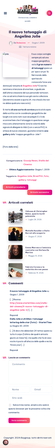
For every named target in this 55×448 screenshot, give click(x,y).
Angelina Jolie (24, 176)
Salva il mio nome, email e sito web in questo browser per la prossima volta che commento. (29, 409)
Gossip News (30, 160)
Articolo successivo (39, 192)
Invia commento (19, 420)
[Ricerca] (49, 13)
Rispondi (14, 315)
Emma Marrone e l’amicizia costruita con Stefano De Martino (38, 250)
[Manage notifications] (6, 442)
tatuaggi (32, 180)
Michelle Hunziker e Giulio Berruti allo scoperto (37, 232)
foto (46, 176)
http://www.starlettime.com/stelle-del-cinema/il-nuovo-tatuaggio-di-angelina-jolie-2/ (29, 306)
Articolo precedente (15, 187)
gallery (22, 180)
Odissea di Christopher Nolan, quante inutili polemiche (36, 213)
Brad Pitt (38, 176)
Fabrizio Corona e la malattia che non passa (36, 268)
